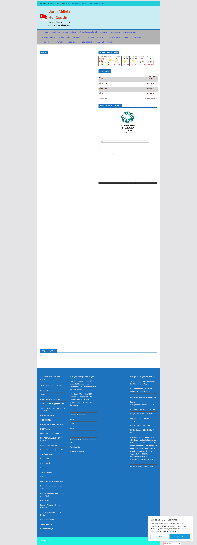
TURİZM (60, 42)
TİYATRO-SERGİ (47, 42)
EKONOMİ (45, 32)
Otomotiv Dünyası (49, 37)
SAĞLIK (61, 37)
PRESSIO (110, 42)
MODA (65, 32)
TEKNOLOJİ (137, 37)
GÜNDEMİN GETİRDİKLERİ (88, 32)
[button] (137, 32)
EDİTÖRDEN (56, 32)
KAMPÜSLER (115, 32)
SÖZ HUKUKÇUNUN (114, 37)
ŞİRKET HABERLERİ (73, 37)
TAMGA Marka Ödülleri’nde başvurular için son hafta (83, 3)
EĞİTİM (73, 32)
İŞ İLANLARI (104, 32)
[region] (170, 528)
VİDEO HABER (72, 42)
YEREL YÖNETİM (86, 42)
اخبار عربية (100, 42)
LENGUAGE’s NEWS (129, 32)
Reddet (160, 536)
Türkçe (169, 543)
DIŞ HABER (100, 37)
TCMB (106, 99)
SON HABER (90, 37)
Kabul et (180, 536)
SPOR (126, 37)
